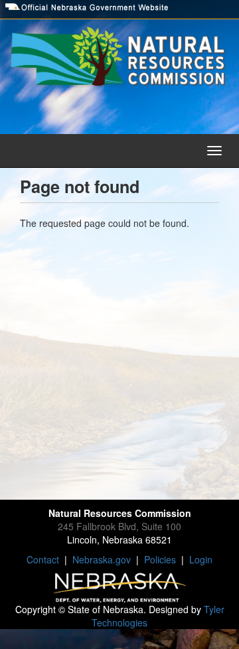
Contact (43, 559)
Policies (160, 559)
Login (200, 559)
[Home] (119, 58)
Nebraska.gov (101, 559)
